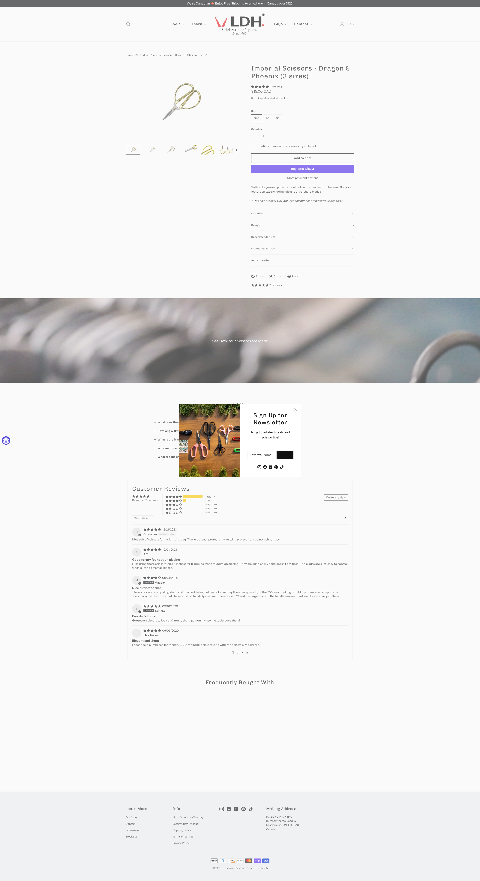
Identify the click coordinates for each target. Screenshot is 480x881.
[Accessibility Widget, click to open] (6, 440)
